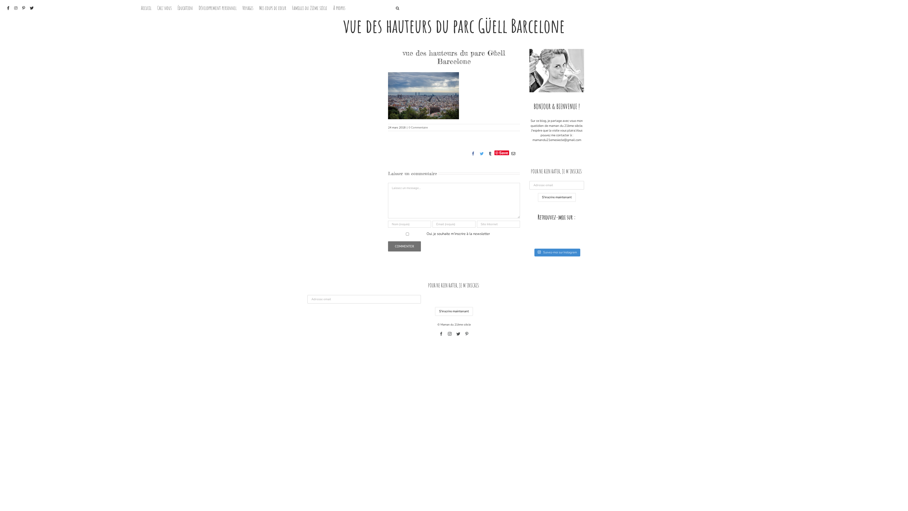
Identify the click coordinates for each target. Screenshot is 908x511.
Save (503, 152)
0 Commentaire (418, 127)
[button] (397, 7)
